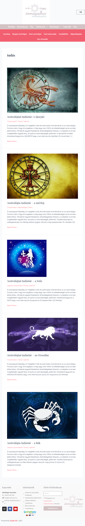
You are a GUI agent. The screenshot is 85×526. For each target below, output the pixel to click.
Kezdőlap (11, 27)
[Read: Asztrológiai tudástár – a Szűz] (26, 258)
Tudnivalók (67, 27)
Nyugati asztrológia (19, 34)
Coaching (6, 34)
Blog (32, 27)
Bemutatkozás (22, 27)
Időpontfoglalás (76, 34)
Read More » (12, 141)
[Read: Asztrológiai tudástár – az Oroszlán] (42, 334)
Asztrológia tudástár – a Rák (23, 443)
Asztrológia (22, 207)
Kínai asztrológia (35, 34)
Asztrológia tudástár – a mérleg (25, 203)
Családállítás (63, 34)
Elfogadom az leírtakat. (52, 500)
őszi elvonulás (42, 39)
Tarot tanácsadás (50, 34)
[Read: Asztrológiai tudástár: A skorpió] (42, 90)
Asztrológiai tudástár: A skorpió (25, 116)
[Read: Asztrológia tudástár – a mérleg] (42, 176)
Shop (75, 27)
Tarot (20, 121)
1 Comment (12, 121)
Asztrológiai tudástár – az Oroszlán (28, 355)
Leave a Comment (14, 286)
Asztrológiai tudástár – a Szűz (24, 281)
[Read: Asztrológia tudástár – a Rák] (42, 415)
